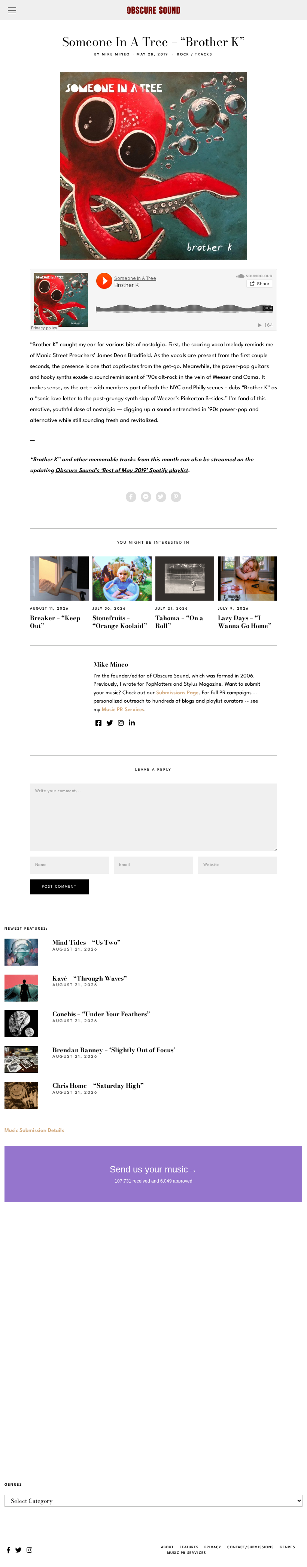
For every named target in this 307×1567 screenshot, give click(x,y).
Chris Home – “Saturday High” (98, 1085)
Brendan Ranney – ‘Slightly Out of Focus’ (113, 1050)
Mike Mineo (116, 54)
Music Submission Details (34, 1130)
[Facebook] (131, 497)
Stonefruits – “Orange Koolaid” (119, 622)
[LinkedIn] (132, 722)
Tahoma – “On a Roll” (179, 622)
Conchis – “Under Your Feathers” (101, 1014)
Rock (183, 54)
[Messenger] (146, 497)
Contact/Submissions (250, 1547)
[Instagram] (121, 722)
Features (189, 1547)
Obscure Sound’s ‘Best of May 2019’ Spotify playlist (121, 471)
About (167, 1547)
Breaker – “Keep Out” (55, 622)
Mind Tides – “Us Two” (86, 942)
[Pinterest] (176, 497)
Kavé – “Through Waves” (89, 978)
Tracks (203, 54)
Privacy (212, 1547)
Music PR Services (186, 1553)
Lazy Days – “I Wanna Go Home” (244, 622)
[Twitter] (161, 497)
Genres (287, 1547)
